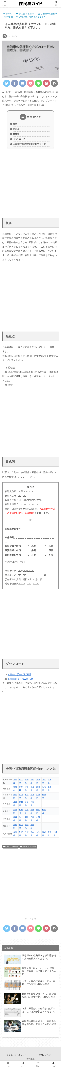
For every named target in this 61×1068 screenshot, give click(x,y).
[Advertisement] (30, 182)
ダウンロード (19, 139)
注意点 (16, 129)
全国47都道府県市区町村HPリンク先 (29, 144)
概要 (15, 124)
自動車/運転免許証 (29, 847)
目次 (29, 116)
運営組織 (30, 1059)
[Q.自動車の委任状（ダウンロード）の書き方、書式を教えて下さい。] (22, 83)
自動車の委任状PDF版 (19, 674)
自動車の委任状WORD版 (20, 679)
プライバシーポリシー (16, 1055)
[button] (54, 558)
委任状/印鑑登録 (11, 847)
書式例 (16, 134)
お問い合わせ (45, 1055)
